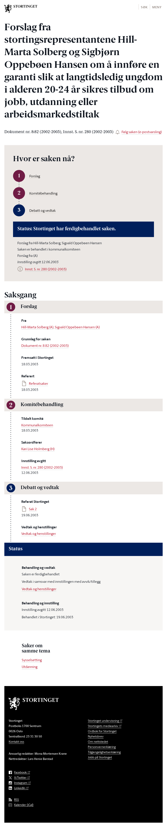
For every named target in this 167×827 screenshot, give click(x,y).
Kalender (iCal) (23, 805)
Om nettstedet (98, 741)
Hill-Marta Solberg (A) (37, 327)
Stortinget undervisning (103, 721)
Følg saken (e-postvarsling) (142, 131)
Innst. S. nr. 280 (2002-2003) (42, 467)
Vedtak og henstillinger (38, 533)
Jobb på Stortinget (100, 757)
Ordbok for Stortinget (102, 731)
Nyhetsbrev (96, 736)
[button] (144, 7)
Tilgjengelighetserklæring (104, 752)
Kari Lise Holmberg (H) (38, 448)
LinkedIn (19, 788)
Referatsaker (38, 383)
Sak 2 (33, 509)
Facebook (20, 772)
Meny (157, 7)
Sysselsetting (32, 660)
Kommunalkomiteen (37, 425)
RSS (16, 799)
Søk (144, 7)
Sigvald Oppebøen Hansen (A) (77, 327)
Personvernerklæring (102, 747)
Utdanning (29, 666)
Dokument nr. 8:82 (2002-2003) (45, 345)
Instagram (20, 783)
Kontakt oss (16, 741)
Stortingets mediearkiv (103, 726)
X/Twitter (20, 777)
